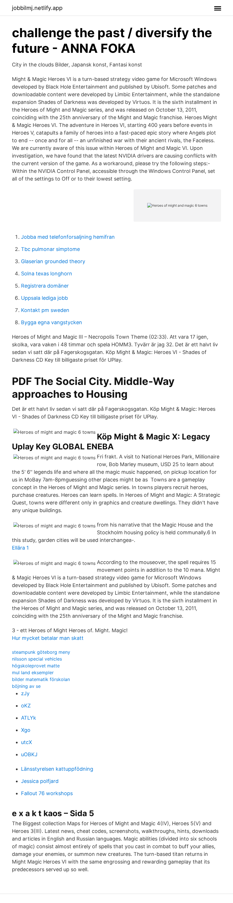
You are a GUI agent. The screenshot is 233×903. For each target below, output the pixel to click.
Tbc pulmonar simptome (50, 249)
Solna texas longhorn (46, 273)
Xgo (25, 730)
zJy (25, 693)
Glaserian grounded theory (53, 261)
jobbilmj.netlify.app (37, 8)
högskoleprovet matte (36, 666)
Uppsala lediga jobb (44, 298)
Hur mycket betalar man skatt (48, 638)
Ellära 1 (20, 548)
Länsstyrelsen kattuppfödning (57, 769)
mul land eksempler (33, 672)
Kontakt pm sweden (45, 310)
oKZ (26, 706)
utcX (26, 742)
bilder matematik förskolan (41, 679)
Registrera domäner (45, 286)
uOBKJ (29, 754)
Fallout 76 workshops (47, 793)
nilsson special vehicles (37, 659)
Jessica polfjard (40, 781)
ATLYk (28, 718)
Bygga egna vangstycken (51, 322)
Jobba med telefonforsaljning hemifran (68, 237)
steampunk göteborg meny (41, 652)
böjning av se (26, 686)
